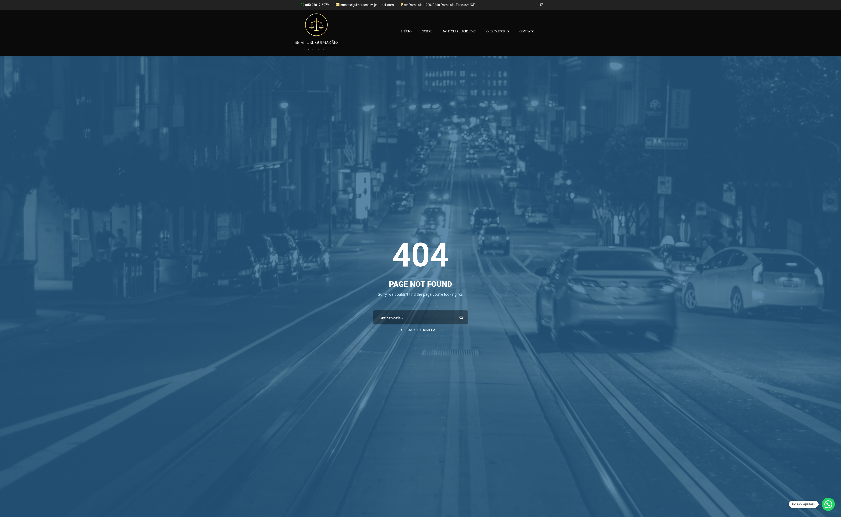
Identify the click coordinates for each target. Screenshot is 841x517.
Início (406, 31)
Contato (527, 31)
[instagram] (541, 5)
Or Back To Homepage (420, 330)
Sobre (427, 31)
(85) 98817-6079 (317, 5)
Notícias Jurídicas (459, 31)
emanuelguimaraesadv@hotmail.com (367, 5)
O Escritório (497, 31)
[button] (828, 504)
